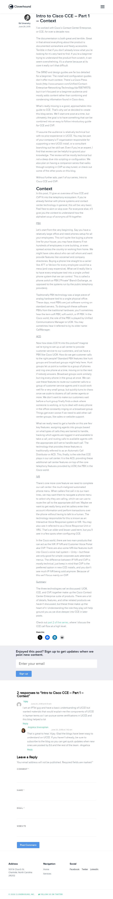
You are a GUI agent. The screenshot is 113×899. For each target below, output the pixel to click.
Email (20, 808)
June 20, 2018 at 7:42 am (61, 730)
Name (20, 790)
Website (21, 826)
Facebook (74, 869)
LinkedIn (94, 869)
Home (46, 869)
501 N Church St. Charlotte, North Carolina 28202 (20, 872)
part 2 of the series (58, 622)
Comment (23, 769)
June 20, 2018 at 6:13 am (41, 704)
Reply (25, 723)
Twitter (85, 869)
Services (47, 874)
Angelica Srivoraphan (38, 727)
